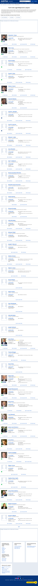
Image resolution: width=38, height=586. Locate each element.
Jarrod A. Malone (12, 515)
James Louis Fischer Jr (13, 427)
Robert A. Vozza (11, 268)
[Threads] (19, 578)
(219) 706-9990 (10, 38)
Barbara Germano (12, 503)
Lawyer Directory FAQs (5, 568)
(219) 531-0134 (10, 76)
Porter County (4, 559)
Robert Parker (11, 291)
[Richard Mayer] (4, 282)
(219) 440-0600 (10, 127)
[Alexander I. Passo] (4, 37)
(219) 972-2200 (10, 306)
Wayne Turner (11, 465)
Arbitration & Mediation (17, 546)
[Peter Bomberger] (4, 306)
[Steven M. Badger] (4, 455)
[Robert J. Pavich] (4, 88)
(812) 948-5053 (10, 430)
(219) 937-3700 (10, 330)
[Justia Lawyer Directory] (4, 1)
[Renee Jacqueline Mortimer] (4, 175)
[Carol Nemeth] (4, 417)
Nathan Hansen (12, 256)
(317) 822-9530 (10, 506)
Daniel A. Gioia (11, 73)
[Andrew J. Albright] (4, 114)
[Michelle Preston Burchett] (4, 187)
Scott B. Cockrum (12, 124)
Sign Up (36, 1)
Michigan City (4, 548)
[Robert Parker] (4, 294)
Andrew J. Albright (12, 111)
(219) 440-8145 (10, 89)
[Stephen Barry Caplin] (4, 480)
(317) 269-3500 (10, 378)
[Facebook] (17, 578)
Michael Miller (11, 60)
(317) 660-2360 (10, 518)
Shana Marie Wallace (13, 490)
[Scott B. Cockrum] (4, 127)
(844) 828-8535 (10, 391)
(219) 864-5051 (10, 199)
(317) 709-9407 (10, 481)
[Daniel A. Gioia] (4, 76)
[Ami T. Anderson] (4, 163)
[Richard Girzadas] (4, 211)
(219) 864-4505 (10, 175)
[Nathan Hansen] (4, 258)
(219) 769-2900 (10, 101)
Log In (32, 1)
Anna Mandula (11, 149)
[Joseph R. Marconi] (4, 246)
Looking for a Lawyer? (30, 582)
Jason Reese (11, 339)
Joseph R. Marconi (12, 244)
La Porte (3, 547)
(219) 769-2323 (10, 282)
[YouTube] (16, 578)
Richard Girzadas (12, 208)
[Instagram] (18, 578)
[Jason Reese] (4, 341)
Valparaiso (3, 549)
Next (19, 526)
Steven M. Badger (12, 452)
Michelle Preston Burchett (14, 184)
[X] (21, 578)
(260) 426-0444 (10, 366)
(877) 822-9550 (10, 442)
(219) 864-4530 (10, 211)
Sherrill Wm (11, 364)
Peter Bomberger (12, 303)
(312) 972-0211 (10, 247)
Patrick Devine (11, 196)
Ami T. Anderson (12, 161)
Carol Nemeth (11, 414)
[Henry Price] (4, 404)
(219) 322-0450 (10, 187)
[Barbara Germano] (4, 506)
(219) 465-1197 (10, 63)
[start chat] (35, 582)
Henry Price (11, 401)
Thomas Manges (12, 352)
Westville (3, 552)
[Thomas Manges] (4, 354)
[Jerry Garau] (4, 442)
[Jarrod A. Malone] (4, 518)
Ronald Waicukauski (13, 389)
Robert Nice (11, 375)
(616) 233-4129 (10, 270)
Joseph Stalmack (12, 327)
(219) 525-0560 (10, 114)
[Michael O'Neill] (4, 235)
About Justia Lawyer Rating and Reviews (6, 572)
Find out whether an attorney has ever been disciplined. (31, 546)
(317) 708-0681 (10, 455)
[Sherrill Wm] (4, 366)
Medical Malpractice (17, 547)
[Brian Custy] (4, 50)
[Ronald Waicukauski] (4, 391)
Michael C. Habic (12, 137)
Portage (3, 550)
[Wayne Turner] (4, 468)
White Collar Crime (17, 548)
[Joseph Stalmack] (4, 329)
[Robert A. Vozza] (4, 270)
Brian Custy (11, 48)
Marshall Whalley (12, 99)
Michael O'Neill (11, 232)
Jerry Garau (11, 439)
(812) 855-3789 (10, 493)
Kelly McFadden (12, 220)
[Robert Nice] (4, 378)
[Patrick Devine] (4, 199)
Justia (20, 576)
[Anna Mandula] (4, 151)
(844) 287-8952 (10, 50)
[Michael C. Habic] (4, 139)
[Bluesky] (20, 578)
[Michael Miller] (4, 63)
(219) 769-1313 (10, 294)
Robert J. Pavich (12, 86)
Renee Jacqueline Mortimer (14, 172)
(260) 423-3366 (10, 355)
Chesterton (3, 551)
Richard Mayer (11, 279)
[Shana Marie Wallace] (4, 493)
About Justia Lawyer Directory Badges (6, 567)
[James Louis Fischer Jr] (4, 429)
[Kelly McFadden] (4, 223)
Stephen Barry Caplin (13, 478)
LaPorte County (4, 558)
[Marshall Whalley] (4, 101)
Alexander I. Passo (12, 35)
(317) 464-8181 (10, 468)
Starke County (4, 560)
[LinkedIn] (15, 578)
